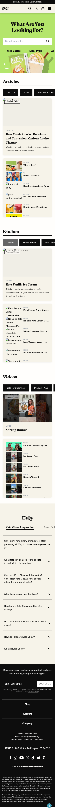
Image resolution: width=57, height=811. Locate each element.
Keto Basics (13, 51)
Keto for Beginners (15, 388)
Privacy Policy (33, 691)
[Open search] (30, 8)
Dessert (10, 242)
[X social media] (27, 757)
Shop (27, 704)
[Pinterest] (44, 757)
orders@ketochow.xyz (30, 736)
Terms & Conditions (39, 689)
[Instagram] (15, 757)
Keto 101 (10, 92)
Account (27, 713)
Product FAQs (41, 388)
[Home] (6, 8)
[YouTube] (21, 757)
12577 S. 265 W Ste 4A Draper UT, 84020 (27, 748)
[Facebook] (10, 757)
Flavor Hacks (29, 242)
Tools (26, 92)
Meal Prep (35, 51)
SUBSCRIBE (45, 683)
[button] (49, 805)
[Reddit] (38, 757)
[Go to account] (36, 8)
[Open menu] (49, 8)
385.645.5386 (31, 733)
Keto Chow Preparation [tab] (20, 527)
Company (27, 723)
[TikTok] (33, 757)
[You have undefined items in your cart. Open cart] (43, 8)
